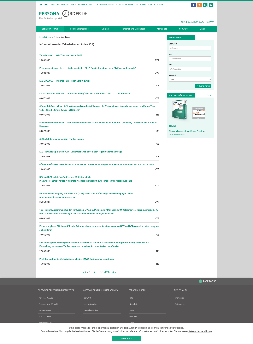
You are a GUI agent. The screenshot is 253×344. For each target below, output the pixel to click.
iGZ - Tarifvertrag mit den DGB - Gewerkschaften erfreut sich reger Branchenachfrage (80, 151)
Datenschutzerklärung (200, 331)
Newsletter (134, 304)
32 (101, 272)
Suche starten (204, 86)
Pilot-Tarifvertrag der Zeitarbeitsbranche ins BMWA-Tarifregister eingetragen (76, 259)
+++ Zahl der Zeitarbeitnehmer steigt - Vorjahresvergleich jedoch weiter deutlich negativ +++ (107, 4)
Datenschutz (180, 304)
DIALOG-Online (45, 316)
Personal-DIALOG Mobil (48, 304)
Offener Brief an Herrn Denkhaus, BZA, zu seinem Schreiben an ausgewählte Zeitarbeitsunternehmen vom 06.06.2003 (96, 164)
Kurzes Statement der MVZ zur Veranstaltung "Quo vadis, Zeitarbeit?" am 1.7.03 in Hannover (84, 93)
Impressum (179, 298)
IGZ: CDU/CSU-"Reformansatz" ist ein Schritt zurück (64, 81)
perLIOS (172, 126)
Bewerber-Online (45, 323)
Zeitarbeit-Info (45, 37)
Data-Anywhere (45, 310)
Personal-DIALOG (46, 298)
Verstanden (126, 338)
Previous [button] (208, 95)
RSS (131, 298)
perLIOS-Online (90, 304)
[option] (190, 118)
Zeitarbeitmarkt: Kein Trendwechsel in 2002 (60, 55)
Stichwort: (173, 44)
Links (202, 29)
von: (170, 54)
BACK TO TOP (209, 281)
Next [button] (211, 95)
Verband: (173, 75)
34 (112, 272)
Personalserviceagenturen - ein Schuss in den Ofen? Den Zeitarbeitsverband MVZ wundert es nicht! (87, 68)
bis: (170, 64)
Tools (131, 310)
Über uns (133, 316)
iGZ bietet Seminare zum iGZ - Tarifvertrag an (61, 139)
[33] (107, 272)
